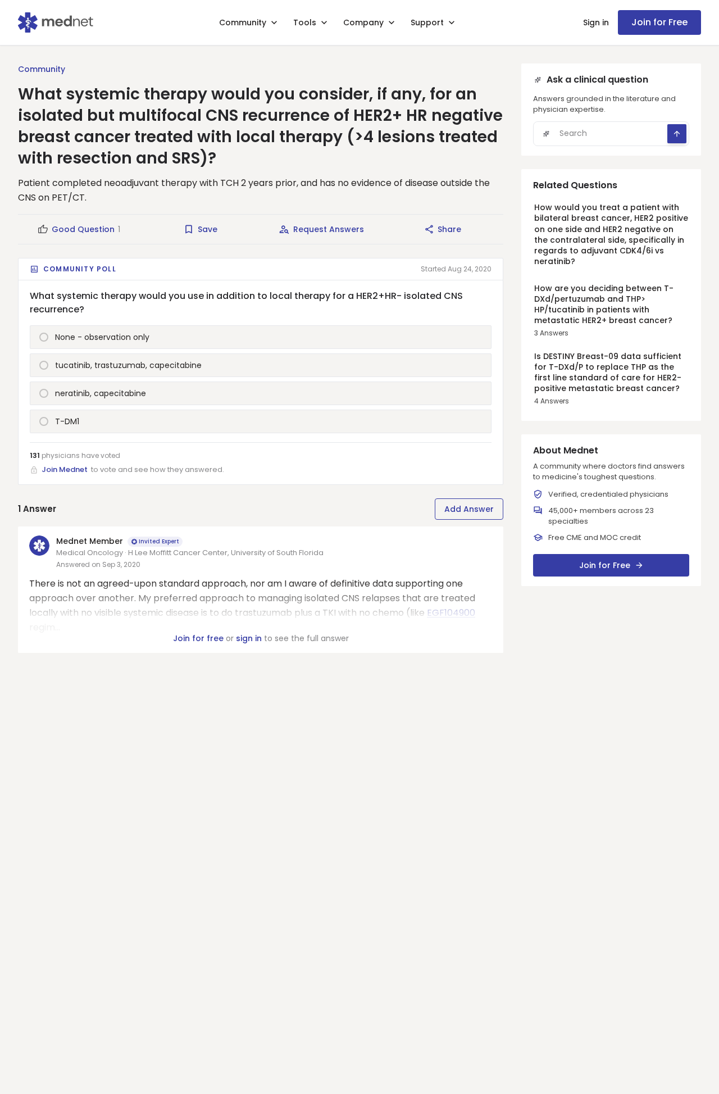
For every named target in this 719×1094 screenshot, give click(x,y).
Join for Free (659, 22)
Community (242, 22)
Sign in (596, 22)
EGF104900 (451, 612)
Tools (304, 22)
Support (427, 22)
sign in (249, 638)
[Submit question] (676, 133)
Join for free (198, 638)
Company (363, 22)
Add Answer (469, 509)
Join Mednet (65, 469)
